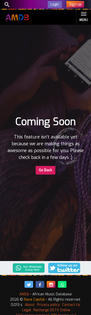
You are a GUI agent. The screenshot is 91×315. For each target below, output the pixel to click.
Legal (26, 310)
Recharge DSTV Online (51, 310)
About (30, 304)
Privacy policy (48, 304)
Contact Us (71, 304)
